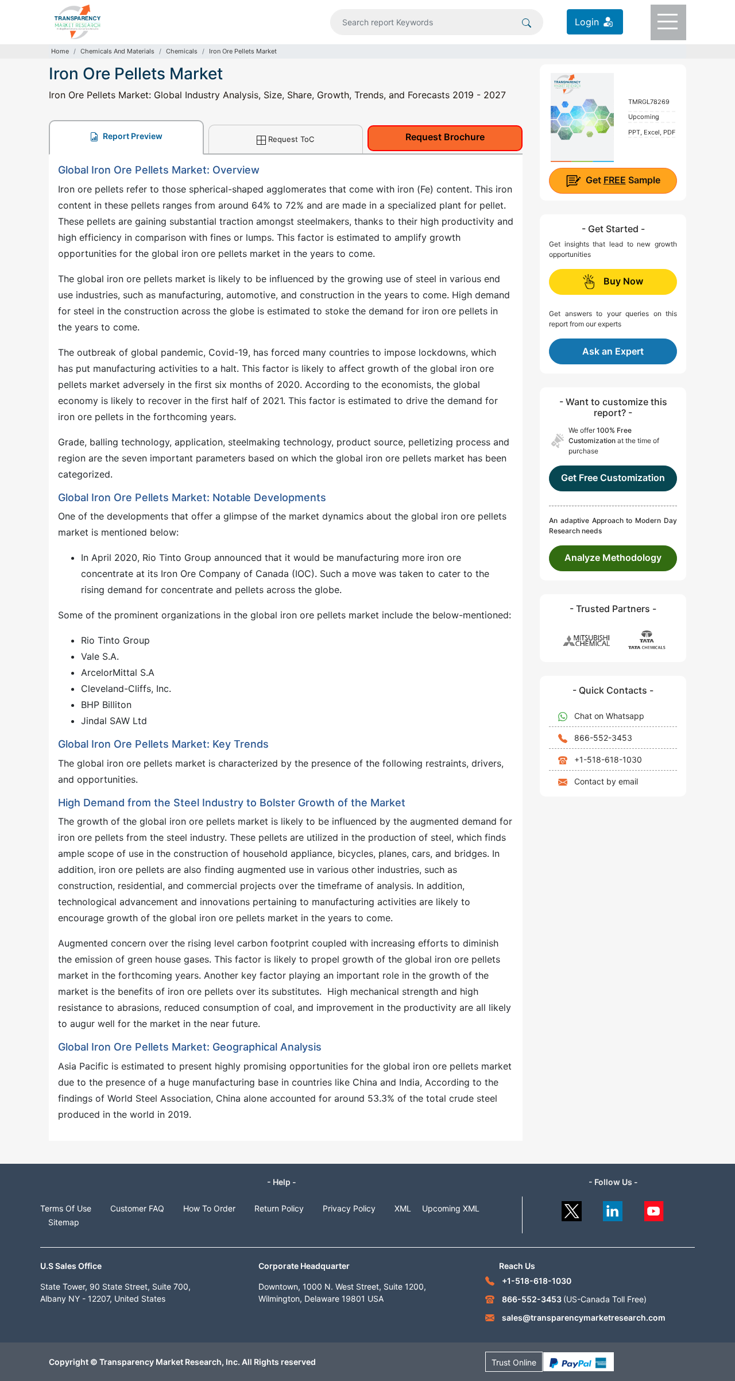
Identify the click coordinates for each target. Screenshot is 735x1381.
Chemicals (182, 51)
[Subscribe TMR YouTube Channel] (654, 1208)
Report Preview (132, 136)
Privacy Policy (349, 1208)
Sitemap (63, 1222)
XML (402, 1208)
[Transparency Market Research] (77, 20)
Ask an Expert (613, 351)
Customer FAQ (137, 1208)
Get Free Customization (613, 477)
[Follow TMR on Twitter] (571, 1208)
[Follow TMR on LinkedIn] (613, 1208)
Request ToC (291, 139)
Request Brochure (445, 137)
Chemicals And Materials (117, 51)
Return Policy (279, 1208)
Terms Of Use (65, 1208)
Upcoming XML (450, 1208)
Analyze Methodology (613, 557)
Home (60, 51)
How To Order (209, 1208)
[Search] (527, 21)
